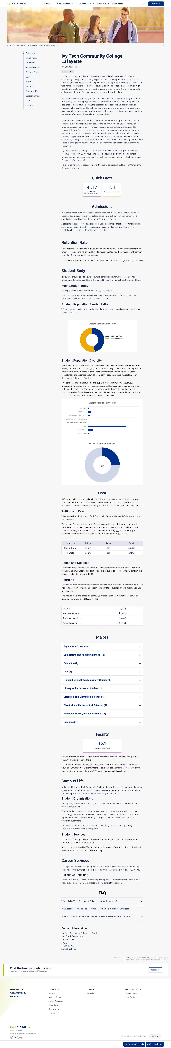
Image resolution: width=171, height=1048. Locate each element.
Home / (10, 45)
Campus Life (32, 91)
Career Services (33, 96)
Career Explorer (103, 3)
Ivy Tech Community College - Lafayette (42, 45)
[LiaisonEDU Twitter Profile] (11, 1037)
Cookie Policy (16, 996)
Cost (28, 77)
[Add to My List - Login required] (163, 45)
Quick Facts (31, 58)
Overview (30, 53)
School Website (68, 949)
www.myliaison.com (16, 1030)
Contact (29, 105)
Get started (155, 970)
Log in (143, 3)
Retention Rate (32, 67)
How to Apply (117, 3)
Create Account (156, 3)
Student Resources (83, 3)
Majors (29, 81)
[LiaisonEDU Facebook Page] (18, 1037)
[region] (85, 493)
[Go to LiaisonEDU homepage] (17, 3)
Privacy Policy (16, 989)
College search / (20, 45)
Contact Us (91, 993)
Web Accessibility (18, 993)
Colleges (47, 3)
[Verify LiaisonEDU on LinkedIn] (21, 1037)
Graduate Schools (64, 3)
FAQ (28, 100)
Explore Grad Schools (134, 1044)
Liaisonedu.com (131, 993)
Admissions (31, 62)
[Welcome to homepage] (20, 1027)
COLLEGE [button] (67, 71)
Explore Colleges (154, 1044)
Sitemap (51, 1013)
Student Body (32, 72)
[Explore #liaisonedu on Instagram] (15, 1037)
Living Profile (130, 997)
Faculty (29, 86)
